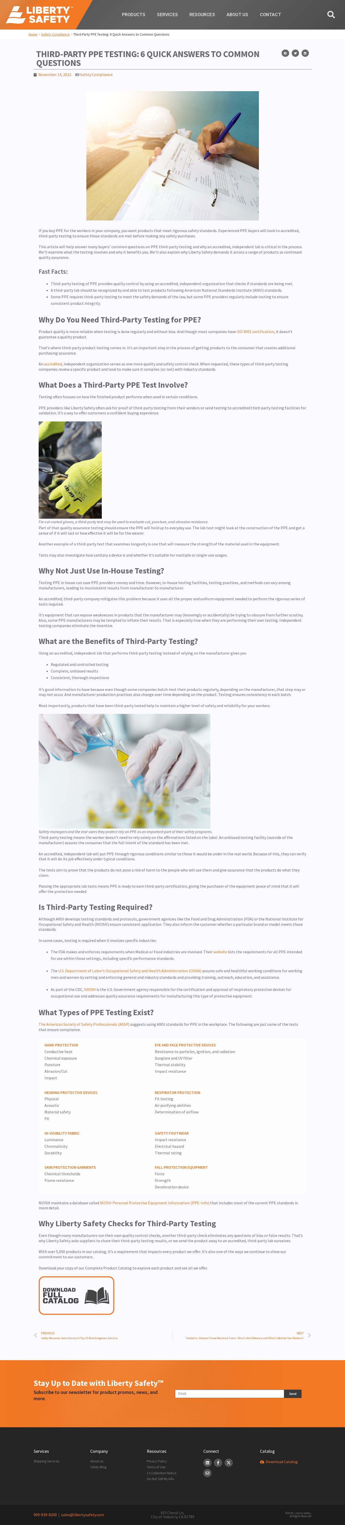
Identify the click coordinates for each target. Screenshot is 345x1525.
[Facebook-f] (218, 1463)
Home (33, 34)
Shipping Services (46, 1461)
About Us (237, 14)
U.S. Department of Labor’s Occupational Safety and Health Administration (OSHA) (130, 970)
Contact (270, 14)
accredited (53, 363)
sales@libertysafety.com (82, 1514)
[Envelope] (207, 1473)
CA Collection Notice (161, 1473)
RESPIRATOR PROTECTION (177, 1092)
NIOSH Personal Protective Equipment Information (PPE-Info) (154, 1202)
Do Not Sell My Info (160, 1479)
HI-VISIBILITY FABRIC (62, 1133)
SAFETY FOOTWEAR (172, 1133)
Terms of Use (156, 1467)
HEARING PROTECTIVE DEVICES (70, 1092)
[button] (285, 53)
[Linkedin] (207, 1463)
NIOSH (90, 989)
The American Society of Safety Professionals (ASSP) (84, 1024)
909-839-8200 (45, 1514)
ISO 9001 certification (255, 331)
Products (133, 14)
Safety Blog (98, 1467)
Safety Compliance (55, 34)
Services (167, 14)
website (220, 951)
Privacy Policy (157, 1461)
